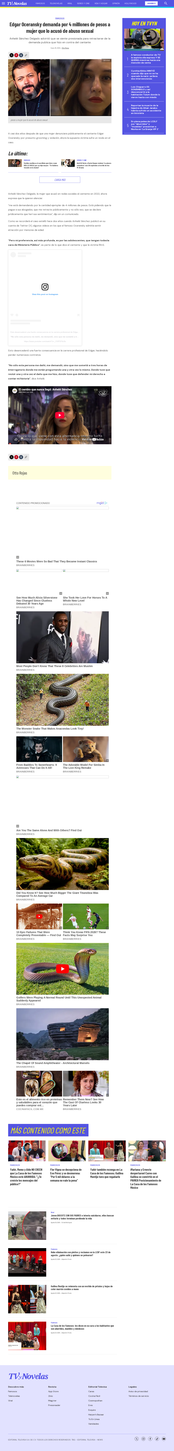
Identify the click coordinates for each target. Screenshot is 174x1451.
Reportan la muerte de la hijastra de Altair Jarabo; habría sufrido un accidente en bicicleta (146, 109)
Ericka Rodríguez (67, 1222)
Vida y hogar (100, 3)
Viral (69, 3)
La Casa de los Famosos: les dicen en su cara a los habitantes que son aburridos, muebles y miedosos (82, 1327)
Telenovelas (56, 3)
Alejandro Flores (66, 1259)
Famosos (40, 3)
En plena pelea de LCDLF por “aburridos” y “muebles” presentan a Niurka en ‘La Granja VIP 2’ (145, 125)
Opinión (116, 3)
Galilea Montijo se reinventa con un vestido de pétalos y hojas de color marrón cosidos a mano (82, 1288)
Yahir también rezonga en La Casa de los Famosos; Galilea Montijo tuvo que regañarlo (106, 1173)
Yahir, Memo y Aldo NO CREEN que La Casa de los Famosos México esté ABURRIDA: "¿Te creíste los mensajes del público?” (26, 1177)
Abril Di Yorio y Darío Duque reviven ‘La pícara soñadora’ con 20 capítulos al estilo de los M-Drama (94, 165)
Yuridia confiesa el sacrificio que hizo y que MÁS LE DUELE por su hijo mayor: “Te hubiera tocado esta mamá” (41, 165)
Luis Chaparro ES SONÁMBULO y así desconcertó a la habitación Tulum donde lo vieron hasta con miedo (145, 92)
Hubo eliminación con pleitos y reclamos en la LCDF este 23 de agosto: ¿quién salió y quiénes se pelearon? (81, 1254)
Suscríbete (151, 3)
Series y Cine (81, 160)
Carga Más (59, 179)
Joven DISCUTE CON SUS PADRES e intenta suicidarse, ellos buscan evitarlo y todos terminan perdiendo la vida (82, 1217)
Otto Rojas (65, 48)
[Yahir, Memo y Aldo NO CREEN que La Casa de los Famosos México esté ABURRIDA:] (27, 1150)
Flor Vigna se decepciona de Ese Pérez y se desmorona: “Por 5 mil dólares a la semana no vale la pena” (66, 1175)
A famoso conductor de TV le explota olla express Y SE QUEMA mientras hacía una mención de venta (146, 59)
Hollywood (130, 3)
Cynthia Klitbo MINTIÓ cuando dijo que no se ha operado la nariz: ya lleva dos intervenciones (144, 75)
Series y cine (83, 3)
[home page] (17, 3)
